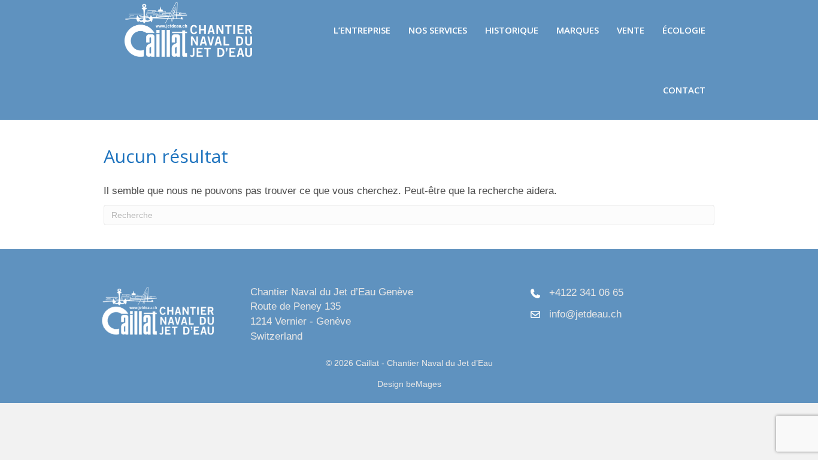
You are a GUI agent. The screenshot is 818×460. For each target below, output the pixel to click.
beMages (423, 384)
